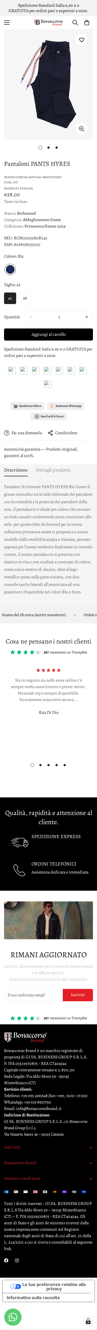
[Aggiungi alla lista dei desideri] (81, 40)
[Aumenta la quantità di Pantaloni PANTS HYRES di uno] (87, 317)
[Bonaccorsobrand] (48, 22)
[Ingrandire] (81, 129)
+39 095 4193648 (34, 1096)
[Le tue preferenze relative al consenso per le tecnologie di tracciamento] (88, 1321)
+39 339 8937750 (37, 1102)
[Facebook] (6, 1260)
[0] (87, 22)
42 (10, 298)
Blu (10, 269)
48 (25, 298)
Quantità (12, 317)
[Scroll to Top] (87, 1301)
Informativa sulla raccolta (33, 1297)
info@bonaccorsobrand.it (38, 1109)
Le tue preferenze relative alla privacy (54, 1286)
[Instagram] (17, 1260)
